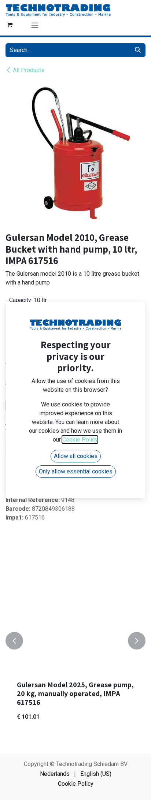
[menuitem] (55, 774)
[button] (14, 641)
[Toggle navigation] (34, 25)
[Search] (138, 50)
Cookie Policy (75, 783)
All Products (28, 70)
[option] (75, 641)
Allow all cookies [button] (75, 456)
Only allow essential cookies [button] (76, 471)
